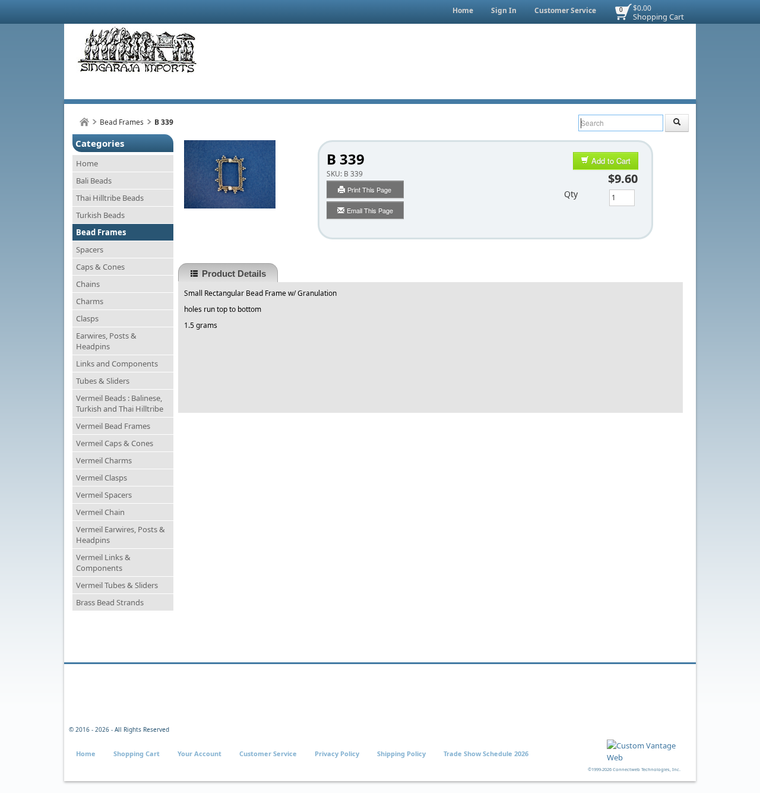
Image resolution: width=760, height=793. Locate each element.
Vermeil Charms (104, 460)
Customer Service (565, 10)
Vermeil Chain (100, 512)
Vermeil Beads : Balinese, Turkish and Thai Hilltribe (119, 403)
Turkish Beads (100, 215)
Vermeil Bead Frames (113, 426)
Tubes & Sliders (102, 380)
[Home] (84, 122)
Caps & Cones (100, 266)
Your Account (199, 753)
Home (462, 10)
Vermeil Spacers (104, 494)
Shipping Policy (401, 753)
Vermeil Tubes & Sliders (117, 585)
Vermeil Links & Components (103, 562)
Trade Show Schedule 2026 (486, 753)
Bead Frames (122, 122)
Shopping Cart (658, 16)
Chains (88, 284)
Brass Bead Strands (110, 602)
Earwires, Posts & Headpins (106, 341)
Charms (89, 301)
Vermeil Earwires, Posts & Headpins (120, 534)
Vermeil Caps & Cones (114, 443)
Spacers (89, 249)
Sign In (504, 10)
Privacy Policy (337, 753)
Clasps (87, 318)
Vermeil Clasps (101, 477)
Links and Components (117, 363)
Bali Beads (94, 180)
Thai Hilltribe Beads (110, 197)
